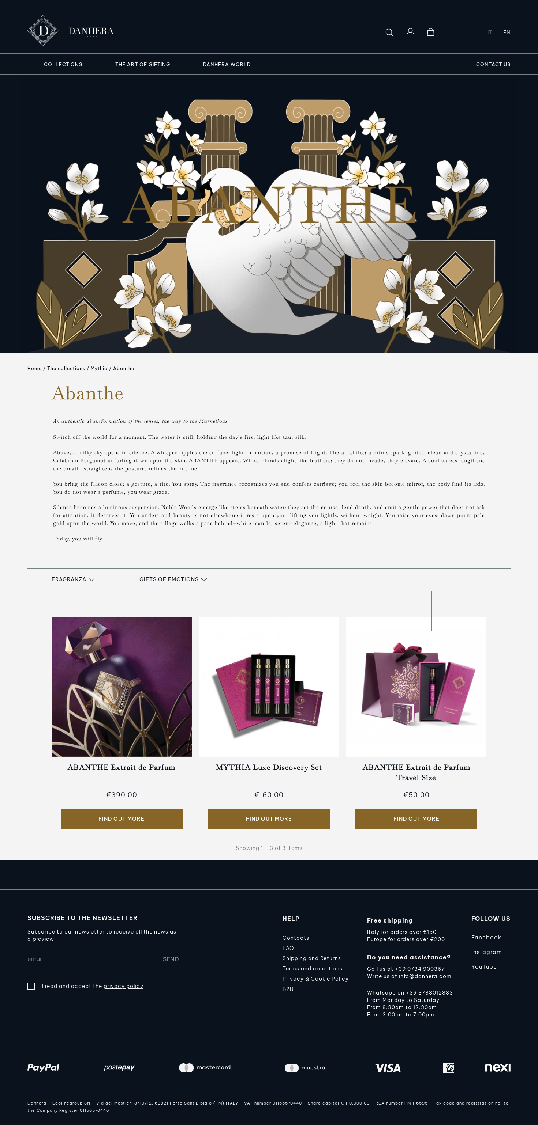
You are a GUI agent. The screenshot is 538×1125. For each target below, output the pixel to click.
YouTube (484, 966)
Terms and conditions (313, 968)
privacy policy (123, 986)
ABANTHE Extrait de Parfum (121, 767)
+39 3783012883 (429, 992)
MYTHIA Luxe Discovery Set (269, 767)
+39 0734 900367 (420, 969)
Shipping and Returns (312, 958)
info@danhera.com (425, 976)
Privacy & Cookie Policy (316, 979)
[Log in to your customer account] (410, 32)
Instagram (486, 952)
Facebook (486, 937)
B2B (288, 989)
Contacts (296, 938)
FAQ (288, 948)
